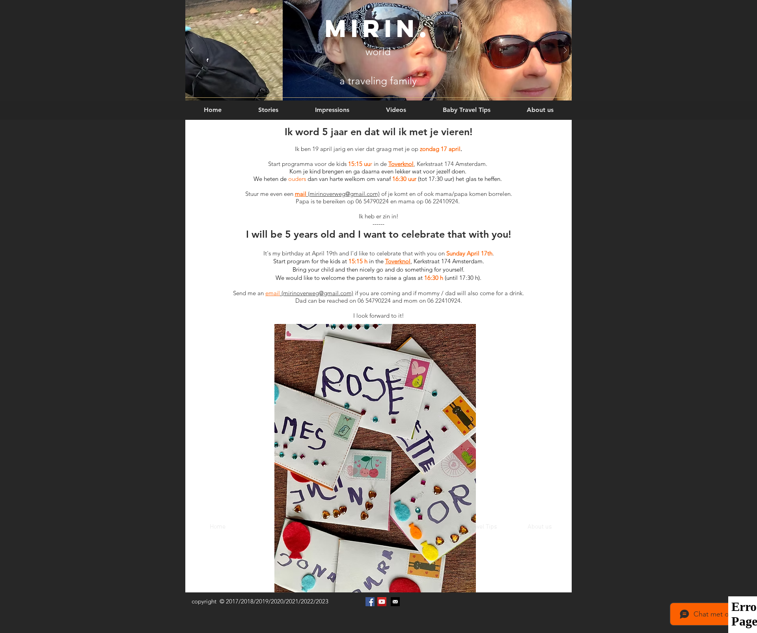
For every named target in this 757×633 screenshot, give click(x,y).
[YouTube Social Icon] (381, 601)
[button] (268, 106)
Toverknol (401, 164)
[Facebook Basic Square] (370, 601)
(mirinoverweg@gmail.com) (343, 193)
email (272, 293)
